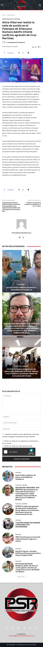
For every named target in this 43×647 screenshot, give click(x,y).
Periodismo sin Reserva (16, 42)
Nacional (18, 561)
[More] (28, 53)
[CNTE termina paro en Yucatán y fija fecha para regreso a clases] (8, 538)
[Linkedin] (18, 628)
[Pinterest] (24, 628)
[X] (23, 237)
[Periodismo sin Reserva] (4, 42)
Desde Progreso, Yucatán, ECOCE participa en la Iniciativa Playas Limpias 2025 (28, 553)
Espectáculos (11, 15)
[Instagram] (19, 237)
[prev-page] (3, 382)
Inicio (4, 15)
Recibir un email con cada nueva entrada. (18, 446)
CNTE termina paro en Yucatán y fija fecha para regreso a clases (27, 539)
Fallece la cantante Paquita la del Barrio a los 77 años (32, 204)
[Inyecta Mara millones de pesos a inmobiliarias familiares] (21, 271)
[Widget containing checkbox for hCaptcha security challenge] (19, 452)
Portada (17, 19)
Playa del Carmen (21, 321)
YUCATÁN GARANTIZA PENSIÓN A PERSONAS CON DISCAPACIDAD (27, 525)
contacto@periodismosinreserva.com (21, 636)
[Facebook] (7, 628)
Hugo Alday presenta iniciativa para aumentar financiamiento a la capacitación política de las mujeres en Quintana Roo (11, 207)
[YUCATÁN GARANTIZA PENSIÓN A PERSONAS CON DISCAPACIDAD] (8, 524)
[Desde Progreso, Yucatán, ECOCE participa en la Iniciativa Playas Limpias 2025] (8, 552)
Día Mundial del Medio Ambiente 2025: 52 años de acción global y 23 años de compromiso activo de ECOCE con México (27, 568)
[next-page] (7, 382)
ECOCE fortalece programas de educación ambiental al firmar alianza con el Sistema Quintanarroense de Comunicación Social (21, 372)
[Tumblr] (30, 628)
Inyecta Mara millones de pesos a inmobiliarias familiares (21, 288)
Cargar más (20, 576)
